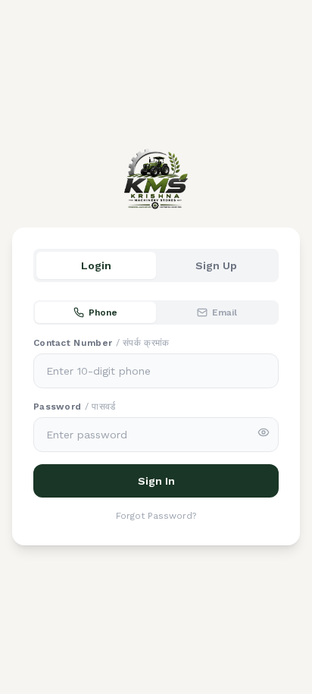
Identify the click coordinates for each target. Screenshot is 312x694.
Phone (103, 312)
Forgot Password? (156, 515)
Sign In (156, 481)
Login (96, 265)
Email (224, 312)
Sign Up (216, 265)
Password (74, 406)
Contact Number (101, 343)
